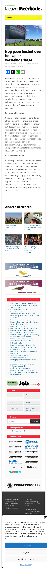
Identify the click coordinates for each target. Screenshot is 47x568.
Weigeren (26, 552)
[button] (45, 517)
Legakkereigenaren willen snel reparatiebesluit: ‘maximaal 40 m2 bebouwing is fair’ (22, 341)
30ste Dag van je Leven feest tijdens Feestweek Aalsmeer (31, 249)
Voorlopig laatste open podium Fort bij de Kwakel (24, 361)
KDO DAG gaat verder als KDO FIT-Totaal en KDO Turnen (24, 317)
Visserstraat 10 (10, 502)
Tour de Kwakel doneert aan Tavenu (23, 314)
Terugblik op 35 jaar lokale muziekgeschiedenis (19, 325)
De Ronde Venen (29, 396)
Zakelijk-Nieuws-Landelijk (31, 409)
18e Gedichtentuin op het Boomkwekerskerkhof (19, 357)
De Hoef (37, 511)
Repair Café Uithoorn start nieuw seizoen (24, 322)
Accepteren (26, 545)
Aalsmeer (28, 499)
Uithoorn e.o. (14, 408)
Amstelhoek (29, 511)
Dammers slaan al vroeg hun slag (22, 320)
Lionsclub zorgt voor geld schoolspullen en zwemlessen (24, 373)
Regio (11, 402)
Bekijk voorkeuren (26, 559)
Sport (28, 402)
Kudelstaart (29, 504)
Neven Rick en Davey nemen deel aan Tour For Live (32, 227)
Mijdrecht (28, 514)
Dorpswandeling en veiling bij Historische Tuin (13, 248)
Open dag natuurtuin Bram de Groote (23, 328)
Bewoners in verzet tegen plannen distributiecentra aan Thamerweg (22, 331)
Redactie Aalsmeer (16, 64)
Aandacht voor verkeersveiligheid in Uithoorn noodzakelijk (23, 365)
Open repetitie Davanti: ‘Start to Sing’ (11, 227)
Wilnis (34, 514)
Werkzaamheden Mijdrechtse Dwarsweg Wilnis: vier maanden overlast (24, 336)
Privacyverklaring (26, 565)
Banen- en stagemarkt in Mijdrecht (22, 345)
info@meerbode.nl (12, 508)
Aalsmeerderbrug (31, 502)
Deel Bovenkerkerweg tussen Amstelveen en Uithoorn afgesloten (22, 369)
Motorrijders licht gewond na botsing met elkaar (23, 352)
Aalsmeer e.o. (20, 66)
